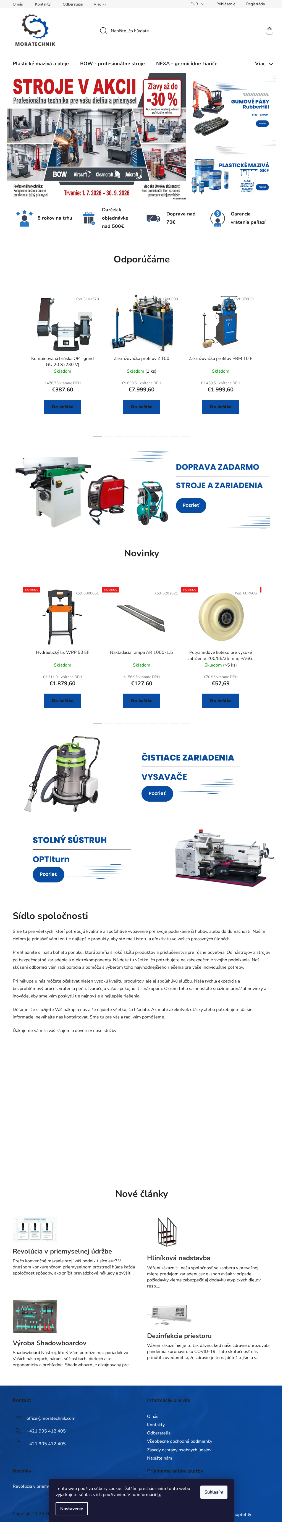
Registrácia (255, 4)
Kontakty (43, 4)
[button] (24, 137)
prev (17, 363)
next (265, 363)
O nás (18, 4)
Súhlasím (214, 1492)
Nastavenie (71, 1509)
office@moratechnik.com (51, 1418)
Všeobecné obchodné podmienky (179, 1441)
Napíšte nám (159, 1458)
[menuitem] (40, 63)
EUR (194, 4)
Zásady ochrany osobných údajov (179, 1450)
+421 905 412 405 (46, 1431)
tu (159, 1495)
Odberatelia (73, 4)
